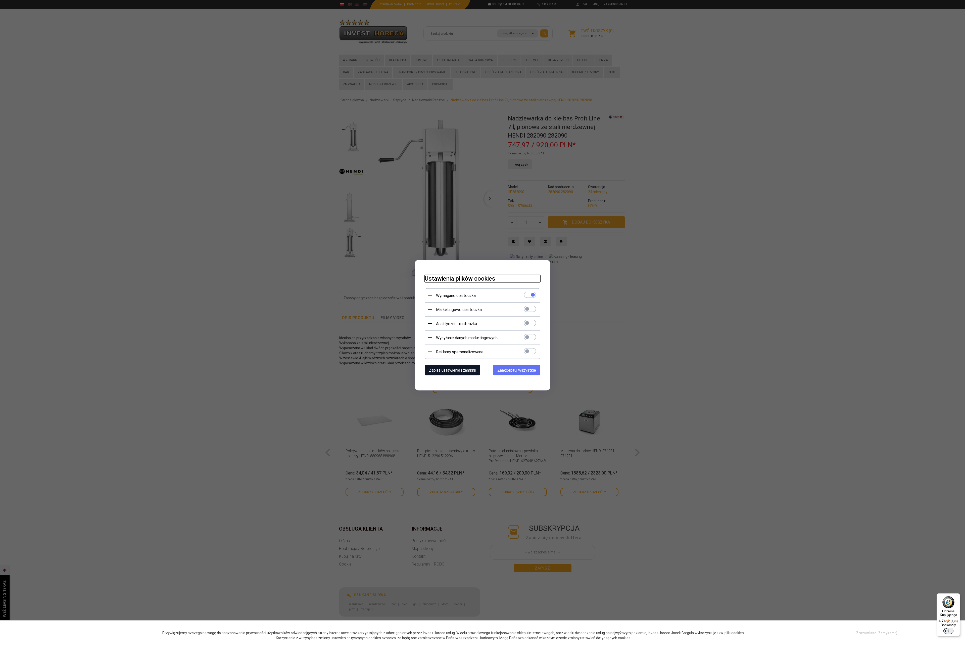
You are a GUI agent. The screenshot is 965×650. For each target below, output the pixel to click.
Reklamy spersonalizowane (460, 351)
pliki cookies (734, 633)
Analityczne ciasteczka (456, 323)
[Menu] (957, 596)
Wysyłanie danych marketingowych (467, 337)
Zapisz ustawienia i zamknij (452, 370)
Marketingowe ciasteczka (459, 309)
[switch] (948, 631)
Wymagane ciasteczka (456, 295)
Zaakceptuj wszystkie (516, 370)
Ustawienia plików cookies (460, 278)
